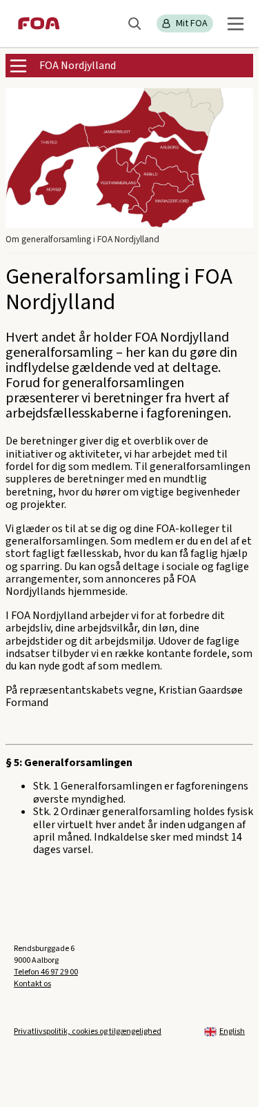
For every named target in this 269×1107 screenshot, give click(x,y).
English (232, 1031)
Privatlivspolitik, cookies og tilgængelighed (87, 1031)
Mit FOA (192, 23)
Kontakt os (32, 984)
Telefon (46, 972)
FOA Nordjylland (77, 65)
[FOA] (39, 23)
